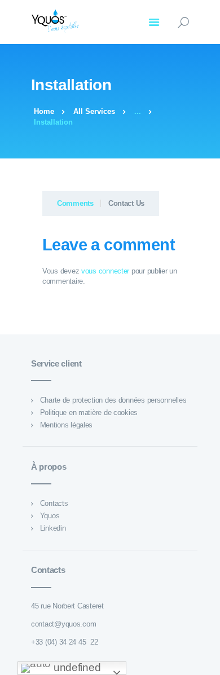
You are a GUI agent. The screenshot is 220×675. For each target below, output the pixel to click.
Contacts (54, 503)
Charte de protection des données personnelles (113, 400)
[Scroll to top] (205, 660)
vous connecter (105, 271)
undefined (75, 667)
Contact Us (126, 203)
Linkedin (53, 528)
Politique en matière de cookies (89, 412)
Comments (75, 203)
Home (44, 111)
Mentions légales (66, 425)
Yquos (50, 515)
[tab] (71, 203)
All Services (94, 111)
